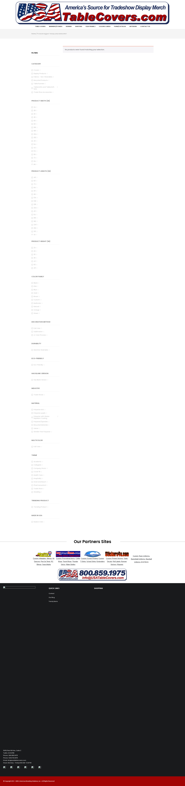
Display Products (40, 74)
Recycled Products (41, 80)
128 (35, 204)
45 (35, 141)
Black (36, 283)
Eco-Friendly (38, 365)
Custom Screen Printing (89, 558)
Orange (36, 310)
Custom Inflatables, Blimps (42, 558)
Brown (36, 296)
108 (35, 201)
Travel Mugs (67, 561)
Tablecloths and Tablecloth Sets (44, 88)
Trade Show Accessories (43, 92)
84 (35, 161)
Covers (36, 70)
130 (35, 231)
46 (35, 268)
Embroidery (101, 561)
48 (35, 177)
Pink (35, 286)
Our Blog (52, 597)
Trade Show (38, 489)
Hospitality (37, 478)
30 (35, 114)
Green (36, 313)
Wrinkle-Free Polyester (42, 432)
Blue (35, 290)
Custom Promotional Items (65, 558)
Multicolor (37, 303)
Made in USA (38, 522)
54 (35, 144)
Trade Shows (38, 395)
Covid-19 (37, 472)
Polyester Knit (39, 410)
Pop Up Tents (45, 561)
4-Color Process (40, 335)
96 (35, 194)
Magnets (120, 564)
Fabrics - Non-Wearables (43, 77)
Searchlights (46, 564)
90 (35, 124)
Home (33, 34)
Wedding (37, 492)
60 (35, 121)
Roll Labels (116, 561)
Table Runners (39, 84)
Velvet (36, 428)
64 (35, 151)
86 (35, 165)
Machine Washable (41, 350)
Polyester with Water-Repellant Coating (42, 417)
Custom (37, 300)
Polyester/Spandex (41, 422)
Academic (37, 462)
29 (35, 251)
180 (35, 131)
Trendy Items (53, 601)
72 (35, 158)
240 (35, 225)
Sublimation (38, 332)
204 (35, 134)
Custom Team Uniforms (141, 556)
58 (35, 154)
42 (35, 148)
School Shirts (91, 561)
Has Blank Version (40, 380)
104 (35, 198)
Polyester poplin (40, 413)
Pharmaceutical (40, 485)
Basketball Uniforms (138, 559)
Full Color (37, 328)
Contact (51, 593)
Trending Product (40, 507)
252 (35, 138)
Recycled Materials (41, 425)
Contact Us (145, 26)
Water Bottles (70, 564)
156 (35, 127)
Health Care (38, 475)
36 (35, 117)
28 (35, 111)
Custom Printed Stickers (114, 558)
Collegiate (37, 465)
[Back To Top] (178, 778)
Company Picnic (40, 468)
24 (35, 107)
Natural (36, 307)
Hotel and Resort (40, 482)
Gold (35, 293)
